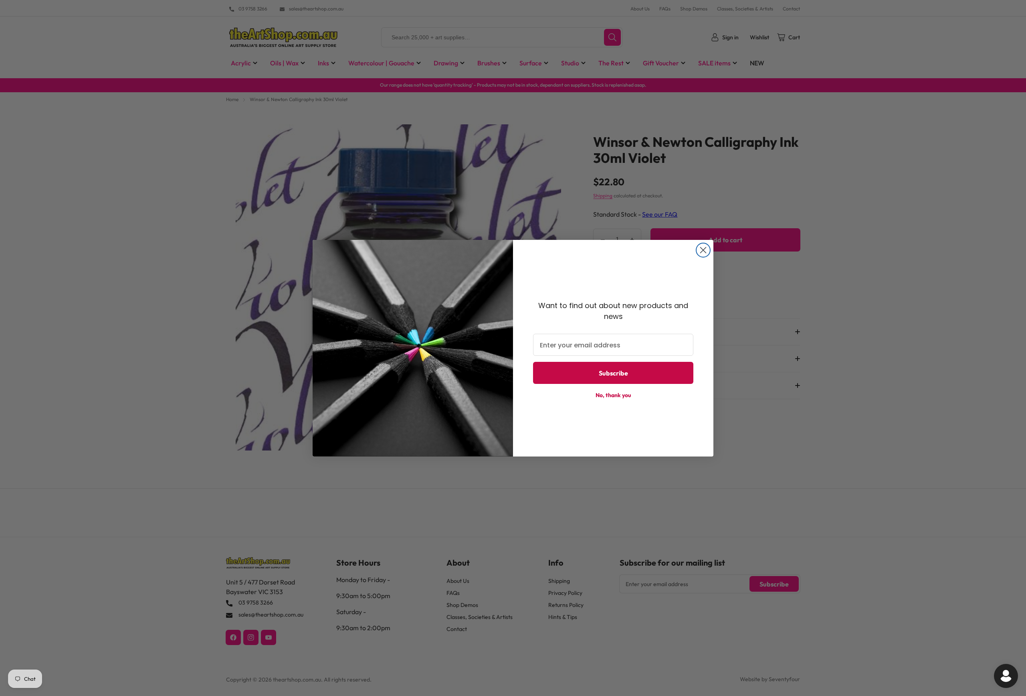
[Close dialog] (703, 250)
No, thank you (613, 395)
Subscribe (613, 373)
